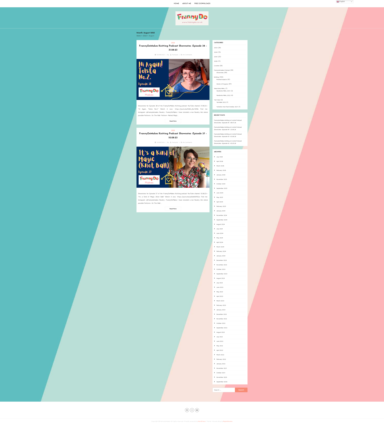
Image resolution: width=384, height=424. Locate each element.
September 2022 (221, 328)
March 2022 (220, 355)
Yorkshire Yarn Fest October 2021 (227, 107)
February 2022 (221, 359)
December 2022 (221, 314)
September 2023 (221, 274)
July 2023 (219, 283)
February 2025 (221, 206)
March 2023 (220, 301)
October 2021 (220, 373)
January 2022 (220, 364)
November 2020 (221, 377)
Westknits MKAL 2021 (223, 91)
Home (176, 3)
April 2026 (219, 161)
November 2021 (221, 368)
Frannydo (175, 54)
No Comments (187, 54)
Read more (173, 121)
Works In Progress (222, 84)
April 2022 (219, 350)
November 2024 (221, 215)
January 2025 (220, 211)
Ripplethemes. (228, 421)
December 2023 (221, 260)
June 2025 (219, 193)
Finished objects (221, 79)
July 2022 (219, 337)
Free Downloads (202, 3)
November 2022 (221, 319)
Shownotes (220, 72)
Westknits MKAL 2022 (223, 95)
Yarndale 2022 (221, 102)
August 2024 (220, 224)
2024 (215, 52)
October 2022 (220, 323)
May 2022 (219, 346)
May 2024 (219, 238)
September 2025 (221, 188)
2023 (173, 43)
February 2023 (221, 305)
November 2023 (221, 265)
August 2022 (220, 332)
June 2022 (219, 341)
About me (186, 3)
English (342, 1)
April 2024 (219, 242)
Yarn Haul (217, 100)
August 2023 (220, 278)
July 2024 (219, 229)
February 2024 (221, 251)
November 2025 (221, 179)
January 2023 (220, 310)
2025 (215, 56)
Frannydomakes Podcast (222, 70)
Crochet (216, 65)
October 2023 (220, 269)
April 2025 (219, 202)
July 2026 (219, 157)
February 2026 (221, 170)
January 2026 (220, 175)
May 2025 (219, 197)
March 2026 (220, 166)
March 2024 (220, 247)
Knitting (216, 77)
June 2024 (219, 233)
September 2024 (221, 220)
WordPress (202, 421)
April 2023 (219, 296)
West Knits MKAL (219, 88)
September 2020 (221, 382)
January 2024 (220, 256)
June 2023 (219, 287)
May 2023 (219, 292)
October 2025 (220, 184)
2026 (215, 61)
